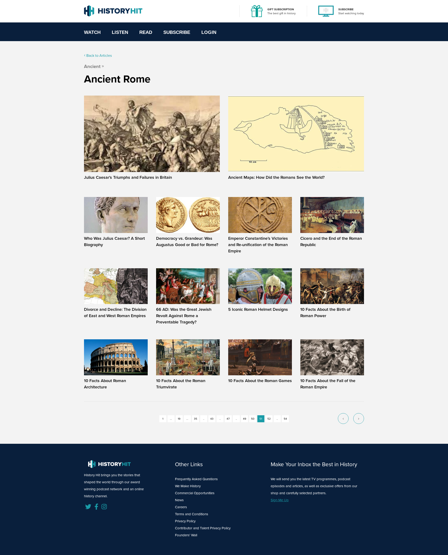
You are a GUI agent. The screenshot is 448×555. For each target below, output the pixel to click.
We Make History (188, 486)
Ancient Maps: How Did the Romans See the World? (276, 177)
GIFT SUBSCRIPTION (280, 9)
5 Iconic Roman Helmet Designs (258, 309)
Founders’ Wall (186, 535)
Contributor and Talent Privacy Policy (203, 528)
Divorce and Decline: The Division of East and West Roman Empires (115, 312)
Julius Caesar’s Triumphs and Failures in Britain (128, 177)
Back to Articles (98, 55)
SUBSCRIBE (346, 9)
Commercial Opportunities (194, 493)
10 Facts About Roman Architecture (105, 384)
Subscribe (176, 32)
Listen (120, 32)
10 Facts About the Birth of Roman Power (325, 312)
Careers (181, 507)
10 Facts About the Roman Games (260, 381)
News (179, 500)
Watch (92, 32)
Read (145, 32)
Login (208, 32)
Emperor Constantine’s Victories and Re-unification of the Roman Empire (258, 244)
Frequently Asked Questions (196, 479)
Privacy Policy (185, 521)
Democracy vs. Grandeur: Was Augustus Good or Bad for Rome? (187, 241)
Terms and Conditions (191, 514)
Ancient (92, 66)
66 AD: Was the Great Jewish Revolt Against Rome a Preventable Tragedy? (183, 315)
